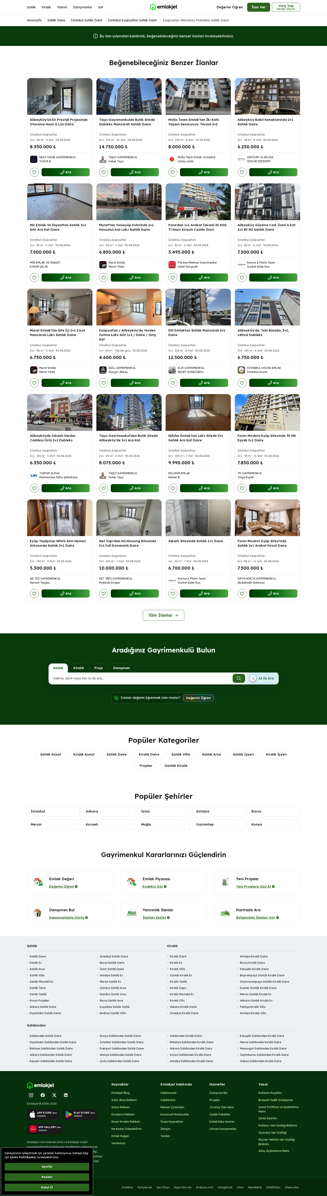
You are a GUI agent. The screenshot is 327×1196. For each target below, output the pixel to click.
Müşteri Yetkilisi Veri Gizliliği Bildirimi (276, 1142)
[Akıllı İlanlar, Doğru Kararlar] (163, 7)
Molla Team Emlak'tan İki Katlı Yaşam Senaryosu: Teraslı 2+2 (193, 122)
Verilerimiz (118, 1143)
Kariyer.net (145, 1187)
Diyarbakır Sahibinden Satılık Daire (53, 1042)
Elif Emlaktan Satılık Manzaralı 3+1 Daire (196, 332)
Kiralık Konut (83, 754)
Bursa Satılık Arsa (111, 1000)
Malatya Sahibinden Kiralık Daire (192, 1042)
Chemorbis (292, 1187)
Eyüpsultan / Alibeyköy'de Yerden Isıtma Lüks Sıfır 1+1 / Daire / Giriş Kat (127, 334)
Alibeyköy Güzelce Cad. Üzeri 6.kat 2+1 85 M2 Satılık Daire (267, 227)
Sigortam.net (182, 1187)
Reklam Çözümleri (172, 1107)
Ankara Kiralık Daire (183, 1007)
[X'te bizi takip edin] (54, 1095)
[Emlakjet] (40, 1085)
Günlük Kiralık (176, 766)
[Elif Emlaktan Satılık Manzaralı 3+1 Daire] (198, 307)
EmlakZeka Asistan (222, 1121)
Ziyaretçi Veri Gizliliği (272, 1132)
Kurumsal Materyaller (174, 1114)
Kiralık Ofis (177, 1000)
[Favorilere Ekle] (34, 172)
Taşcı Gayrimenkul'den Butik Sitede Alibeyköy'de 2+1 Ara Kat (128, 438)
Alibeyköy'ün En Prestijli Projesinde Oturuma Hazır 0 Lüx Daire (59, 122)
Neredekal (255, 1187)
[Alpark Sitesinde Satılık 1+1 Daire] (198, 517)
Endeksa (127, 1187)
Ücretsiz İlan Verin (221, 1107)
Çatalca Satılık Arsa (113, 988)
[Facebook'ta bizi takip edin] (43, 1095)
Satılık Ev (36, 962)
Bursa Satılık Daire (112, 962)
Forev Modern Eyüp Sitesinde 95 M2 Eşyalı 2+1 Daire (267, 438)
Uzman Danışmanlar (222, 1129)
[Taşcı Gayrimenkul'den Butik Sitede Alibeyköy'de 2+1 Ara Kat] (129, 412)
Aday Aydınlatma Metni (273, 1151)
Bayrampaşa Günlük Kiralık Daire (262, 975)
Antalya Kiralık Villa (253, 1013)
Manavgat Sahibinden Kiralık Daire (263, 1048)
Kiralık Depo (178, 988)
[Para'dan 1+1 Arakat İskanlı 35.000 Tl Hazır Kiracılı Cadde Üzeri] (198, 201)
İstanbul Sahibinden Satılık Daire (121, 1042)
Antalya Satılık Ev (111, 975)
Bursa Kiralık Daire (252, 962)
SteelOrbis (273, 1187)
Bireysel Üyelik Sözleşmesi (275, 1100)
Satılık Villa (180, 754)
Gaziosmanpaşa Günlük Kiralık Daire (264, 981)
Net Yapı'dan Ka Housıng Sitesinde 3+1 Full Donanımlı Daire (127, 543)
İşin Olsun (162, 1187)
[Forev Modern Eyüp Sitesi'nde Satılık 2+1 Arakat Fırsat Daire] (267, 517)
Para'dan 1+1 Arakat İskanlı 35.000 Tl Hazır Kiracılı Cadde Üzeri (197, 227)
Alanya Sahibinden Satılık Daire (120, 1054)
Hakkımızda (168, 1092)
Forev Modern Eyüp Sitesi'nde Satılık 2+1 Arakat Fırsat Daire (262, 543)
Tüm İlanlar (160, 615)
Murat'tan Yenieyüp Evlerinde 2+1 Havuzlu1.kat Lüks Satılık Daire (126, 227)
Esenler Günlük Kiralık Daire (258, 988)
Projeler (146, 766)
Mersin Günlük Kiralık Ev (255, 994)
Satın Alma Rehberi (124, 1100)
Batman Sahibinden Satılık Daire (51, 1048)
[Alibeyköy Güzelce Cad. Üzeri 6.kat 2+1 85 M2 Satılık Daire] (267, 201)
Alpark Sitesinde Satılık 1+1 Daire (195, 541)
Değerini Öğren (230, 7)
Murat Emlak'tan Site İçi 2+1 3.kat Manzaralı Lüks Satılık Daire (57, 332)
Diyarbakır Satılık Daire (45, 1013)
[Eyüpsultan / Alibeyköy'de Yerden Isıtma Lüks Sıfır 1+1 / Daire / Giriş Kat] (129, 307)
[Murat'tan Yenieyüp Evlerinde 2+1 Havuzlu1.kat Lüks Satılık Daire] (129, 201)
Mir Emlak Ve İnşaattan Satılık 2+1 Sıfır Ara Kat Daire (58, 227)
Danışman (121, 668)
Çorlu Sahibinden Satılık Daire (119, 1061)
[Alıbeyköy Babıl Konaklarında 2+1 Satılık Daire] (267, 96)
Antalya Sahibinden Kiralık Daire (191, 1061)
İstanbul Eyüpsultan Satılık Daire (132, 20)
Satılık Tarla (38, 988)
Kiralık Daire (149, 754)
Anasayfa (34, 20)
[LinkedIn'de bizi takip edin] (66, 1095)
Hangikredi (225, 1187)
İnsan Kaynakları (171, 1121)
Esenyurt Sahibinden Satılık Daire (122, 1048)
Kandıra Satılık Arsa (113, 994)
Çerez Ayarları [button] (267, 1118)
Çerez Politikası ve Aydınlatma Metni (278, 1109)
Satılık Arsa (211, 754)
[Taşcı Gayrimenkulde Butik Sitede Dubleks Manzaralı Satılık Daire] (129, 96)
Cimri (240, 1187)
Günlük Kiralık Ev (181, 975)
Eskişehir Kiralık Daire (254, 969)
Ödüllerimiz (168, 1100)
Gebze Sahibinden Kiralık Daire (260, 1061)
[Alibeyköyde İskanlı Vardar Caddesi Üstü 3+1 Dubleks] (59, 412)
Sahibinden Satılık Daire (45, 1036)
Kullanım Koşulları (270, 1092)
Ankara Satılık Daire (43, 1007)
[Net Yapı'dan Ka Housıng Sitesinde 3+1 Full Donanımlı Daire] (129, 517)
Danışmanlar (82, 7)
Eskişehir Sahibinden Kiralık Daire (262, 1036)
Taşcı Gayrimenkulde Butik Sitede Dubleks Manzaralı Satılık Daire (127, 122)
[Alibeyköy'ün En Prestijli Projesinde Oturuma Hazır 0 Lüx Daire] (59, 96)
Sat (100, 7)
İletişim (165, 1129)
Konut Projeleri (39, 1000)
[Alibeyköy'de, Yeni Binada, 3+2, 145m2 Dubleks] (267, 307)
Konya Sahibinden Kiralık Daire (190, 1054)
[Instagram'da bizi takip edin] (31, 1095)
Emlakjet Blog (120, 1092)
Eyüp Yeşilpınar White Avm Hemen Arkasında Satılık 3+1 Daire (58, 543)
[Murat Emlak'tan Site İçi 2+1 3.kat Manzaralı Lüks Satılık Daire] (59, 307)
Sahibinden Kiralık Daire (186, 1036)
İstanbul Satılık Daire (86, 20)
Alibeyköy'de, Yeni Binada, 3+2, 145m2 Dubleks (263, 332)
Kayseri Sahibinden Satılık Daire (51, 1061)
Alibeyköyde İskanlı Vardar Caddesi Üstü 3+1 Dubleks (53, 438)
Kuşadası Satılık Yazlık (115, 1007)
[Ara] (239, 678)
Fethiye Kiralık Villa (252, 1007)
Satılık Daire (56, 20)
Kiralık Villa (177, 969)
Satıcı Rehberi (120, 1107)
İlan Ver (259, 7)
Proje (98, 668)
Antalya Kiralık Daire (253, 956)
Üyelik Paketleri (219, 1114)
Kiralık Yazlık (178, 981)
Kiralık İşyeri (276, 754)
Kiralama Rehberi (123, 1114)
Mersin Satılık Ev (110, 981)
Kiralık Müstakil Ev (182, 994)
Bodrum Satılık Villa (113, 1013)
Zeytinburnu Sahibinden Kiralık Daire (264, 1054)
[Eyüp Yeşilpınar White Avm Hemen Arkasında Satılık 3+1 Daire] (59, 517)
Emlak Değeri (120, 1136)
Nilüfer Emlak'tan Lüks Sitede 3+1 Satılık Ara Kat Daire (195, 438)
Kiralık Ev (176, 962)
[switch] (263, 678)
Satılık (31, 7)
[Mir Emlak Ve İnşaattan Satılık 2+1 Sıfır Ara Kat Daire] (59, 201)
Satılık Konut (50, 754)
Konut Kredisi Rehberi (125, 1121)
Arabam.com (204, 1187)
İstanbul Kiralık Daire (184, 1013)
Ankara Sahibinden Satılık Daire (51, 1054)
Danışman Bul (218, 1092)
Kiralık (46, 7)
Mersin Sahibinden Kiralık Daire (260, 1042)
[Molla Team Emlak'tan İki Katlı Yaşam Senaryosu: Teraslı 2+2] (198, 96)
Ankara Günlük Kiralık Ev (256, 1000)
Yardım (165, 1136)
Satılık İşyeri (243, 754)
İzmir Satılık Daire (112, 969)
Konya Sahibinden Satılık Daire (120, 1036)
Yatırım (62, 7)
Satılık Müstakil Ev (41, 981)
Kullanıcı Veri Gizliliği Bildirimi (277, 1125)
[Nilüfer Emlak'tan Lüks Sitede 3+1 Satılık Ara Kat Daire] (198, 412)
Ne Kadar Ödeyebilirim (126, 1129)
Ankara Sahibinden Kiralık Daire (191, 1048)
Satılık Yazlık (38, 994)
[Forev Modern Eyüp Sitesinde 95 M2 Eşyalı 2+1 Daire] (267, 412)
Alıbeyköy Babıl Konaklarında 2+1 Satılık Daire (265, 122)
